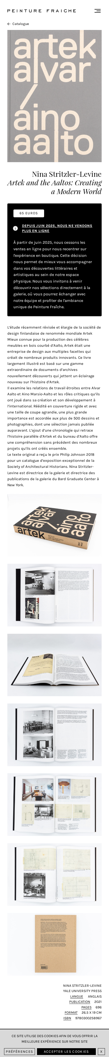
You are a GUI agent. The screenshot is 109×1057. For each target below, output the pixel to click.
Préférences (19, 1051)
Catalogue (20, 24)
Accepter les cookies (66, 1051)
